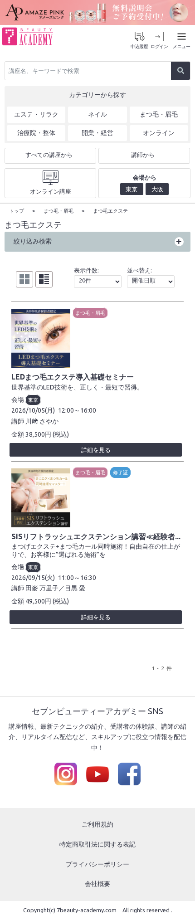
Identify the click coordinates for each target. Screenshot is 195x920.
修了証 (120, 472)
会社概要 (97, 883)
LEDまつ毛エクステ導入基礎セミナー (72, 377)
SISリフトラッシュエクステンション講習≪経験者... (95, 536)
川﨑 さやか (41, 421)
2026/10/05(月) (33, 410)
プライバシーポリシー (97, 864)
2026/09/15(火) (33, 577)
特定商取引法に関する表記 (97, 844)
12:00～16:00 (77, 410)
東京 (33, 400)
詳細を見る (96, 450)
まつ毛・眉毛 (90, 313)
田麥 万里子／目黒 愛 (55, 588)
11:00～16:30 (77, 577)
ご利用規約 (97, 824)
